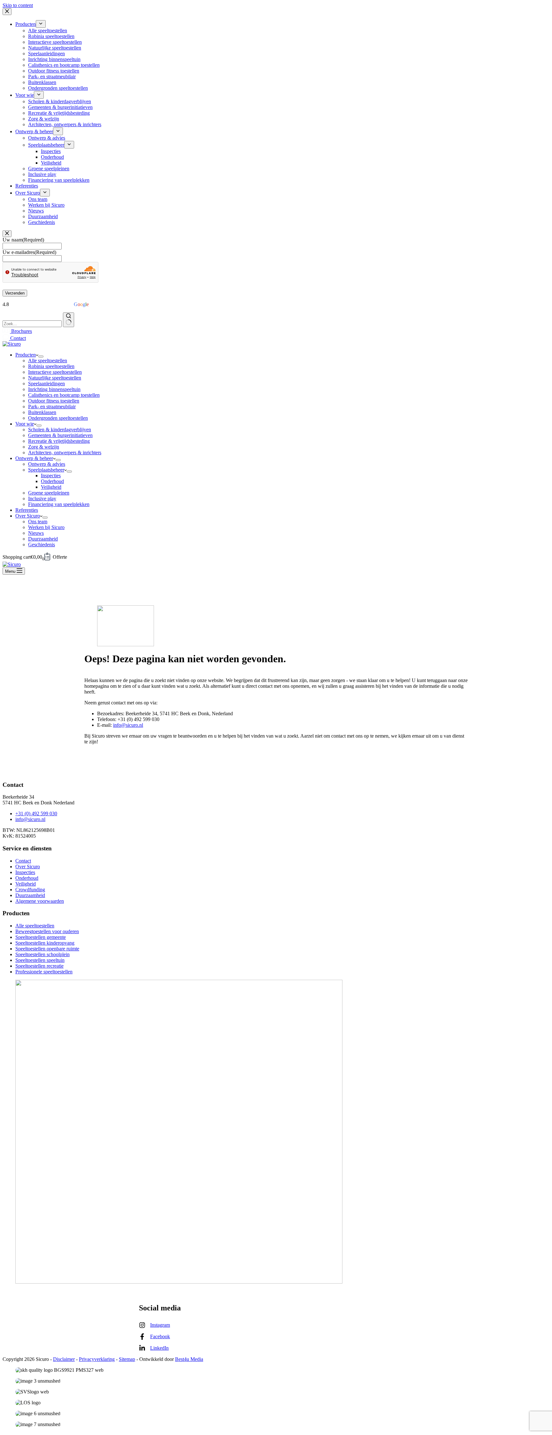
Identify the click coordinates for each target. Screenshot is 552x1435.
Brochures (21, 331)
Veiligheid (51, 487)
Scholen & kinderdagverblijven (59, 429)
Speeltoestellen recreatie (39, 966)
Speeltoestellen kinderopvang (44, 943)
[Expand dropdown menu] (40, 356)
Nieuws (36, 533)
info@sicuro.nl (128, 725)
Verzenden (15, 293)
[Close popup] (7, 233)
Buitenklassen (42, 412)
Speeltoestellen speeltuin (40, 960)
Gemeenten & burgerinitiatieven (60, 435)
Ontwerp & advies (46, 464)
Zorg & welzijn (43, 446)
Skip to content (18, 5)
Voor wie (24, 423)
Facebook (160, 1336)
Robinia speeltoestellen (51, 366)
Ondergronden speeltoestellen (58, 418)
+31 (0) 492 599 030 (36, 813)
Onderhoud (52, 481)
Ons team (37, 521)
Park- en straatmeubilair (52, 406)
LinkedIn (159, 1348)
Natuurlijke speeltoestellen (54, 377)
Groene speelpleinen (48, 492)
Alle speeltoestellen (47, 360)
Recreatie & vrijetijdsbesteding (59, 441)
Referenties (26, 510)
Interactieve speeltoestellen (55, 372)
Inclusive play (42, 498)
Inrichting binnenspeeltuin (54, 389)
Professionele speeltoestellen (44, 971)
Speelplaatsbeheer (46, 469)
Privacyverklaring (97, 1359)
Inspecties (51, 475)
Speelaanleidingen (46, 383)
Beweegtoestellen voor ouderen (47, 931)
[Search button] (68, 319)
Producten (25, 354)
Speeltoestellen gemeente (40, 937)
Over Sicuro (27, 515)
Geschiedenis (41, 544)
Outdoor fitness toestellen (53, 400)
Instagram (160, 1325)
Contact (17, 338)
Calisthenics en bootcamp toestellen (64, 395)
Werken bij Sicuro (46, 527)
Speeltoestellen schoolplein (42, 954)
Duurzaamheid (43, 538)
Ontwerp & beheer (34, 458)
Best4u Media (189, 1359)
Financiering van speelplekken (58, 504)
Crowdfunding (30, 889)
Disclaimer (64, 1359)
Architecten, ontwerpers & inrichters (64, 452)
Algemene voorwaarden (39, 901)
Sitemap (127, 1359)
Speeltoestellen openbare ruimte (47, 948)
